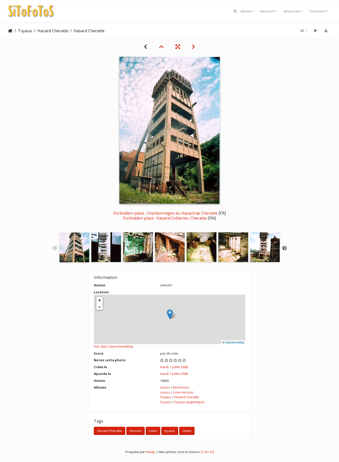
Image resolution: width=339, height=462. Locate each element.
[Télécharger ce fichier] (326, 31)
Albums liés (292, 11)
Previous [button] (54, 248)
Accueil (10, 31)
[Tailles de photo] (303, 31)
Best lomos (181, 387)
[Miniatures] (161, 46)
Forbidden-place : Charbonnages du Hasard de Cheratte (165, 213)
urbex (186, 431)
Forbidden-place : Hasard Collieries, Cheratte (165, 218)
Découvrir (267, 11)
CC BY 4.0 (207, 452)
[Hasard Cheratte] (170, 314)
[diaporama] (315, 31)
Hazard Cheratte (52, 30)
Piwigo (150, 452)
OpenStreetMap (234, 342)
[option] (74, 247)
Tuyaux (25, 30)
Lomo (153, 431)
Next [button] (284, 248)
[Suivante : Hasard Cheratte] (193, 46)
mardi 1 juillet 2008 (174, 367)
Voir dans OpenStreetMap (113, 346)
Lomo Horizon (183, 392)
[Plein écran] (178, 46)
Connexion (317, 11)
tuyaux (170, 431)
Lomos (165, 387)
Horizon (135, 431)
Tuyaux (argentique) (189, 402)
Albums (245, 11)
